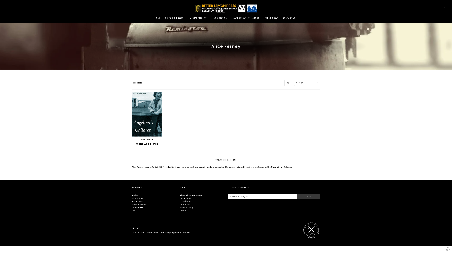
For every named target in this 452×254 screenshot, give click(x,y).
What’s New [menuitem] (271, 18)
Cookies (184, 210)
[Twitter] (138, 228)
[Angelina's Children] (147, 114)
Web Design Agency (169, 232)
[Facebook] (133, 228)
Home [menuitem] (157, 18)
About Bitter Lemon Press (192, 195)
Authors (135, 195)
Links (134, 210)
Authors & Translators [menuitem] (246, 18)
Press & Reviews (139, 204)
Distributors (185, 198)
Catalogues (137, 207)
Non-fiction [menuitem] (220, 18)
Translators (137, 198)
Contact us (185, 204)
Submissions (186, 201)
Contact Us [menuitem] (289, 18)
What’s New (137, 201)
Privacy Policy (186, 207)
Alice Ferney (147, 139)
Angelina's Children (147, 144)
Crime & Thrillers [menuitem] (174, 18)
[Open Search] (443, 7)
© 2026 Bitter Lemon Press (145, 232)
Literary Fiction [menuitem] (198, 18)
